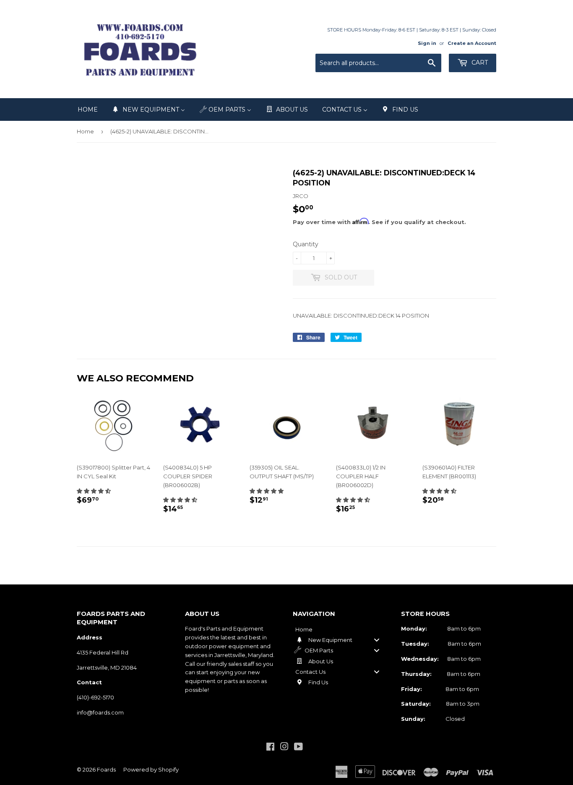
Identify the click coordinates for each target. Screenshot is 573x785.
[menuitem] (87, 109)
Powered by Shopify (151, 769)
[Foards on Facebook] (270, 747)
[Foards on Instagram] (284, 747)
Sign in (427, 43)
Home (85, 131)
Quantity (305, 244)
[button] (94, 491)
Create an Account (472, 43)
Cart (479, 62)
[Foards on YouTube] (298, 747)
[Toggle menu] (376, 639)
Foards (106, 769)
